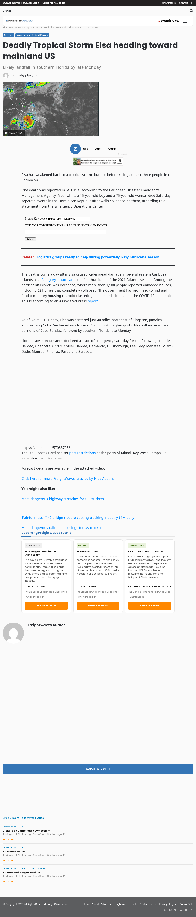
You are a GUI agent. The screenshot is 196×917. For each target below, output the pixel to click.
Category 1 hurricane (58, 279)
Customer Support (53, 3)
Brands (7, 10)
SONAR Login (31, 3)
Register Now (46, 605)
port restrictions (82, 452)
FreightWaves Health (125, 904)
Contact (143, 904)
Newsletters (169, 3)
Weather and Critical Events (32, 35)
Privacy (163, 904)
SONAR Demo (11, 3)
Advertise (106, 904)
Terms (153, 904)
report (93, 301)
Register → (9, 839)
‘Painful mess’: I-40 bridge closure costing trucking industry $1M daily (77, 517)
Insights (28, 27)
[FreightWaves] (19, 21)
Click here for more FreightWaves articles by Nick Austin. (67, 478)
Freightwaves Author (46, 625)
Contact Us (185, 3)
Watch (168, 21)
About (95, 904)
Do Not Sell (186, 904)
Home (9, 27)
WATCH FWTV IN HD (98, 768)
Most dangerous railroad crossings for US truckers (62, 527)
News (18, 27)
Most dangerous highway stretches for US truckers (62, 498)
